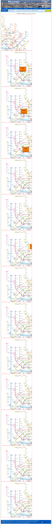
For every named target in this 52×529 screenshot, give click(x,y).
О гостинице (6, 8)
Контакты (46, 8)
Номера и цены (16, 8)
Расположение (36, 8)
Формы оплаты (26, 8)
